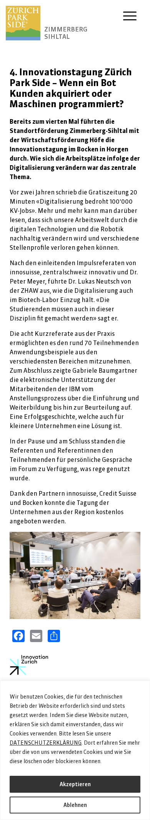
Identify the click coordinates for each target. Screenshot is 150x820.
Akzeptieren (75, 784)
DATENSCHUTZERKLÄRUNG (46, 742)
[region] (75, 750)
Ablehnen (75, 805)
